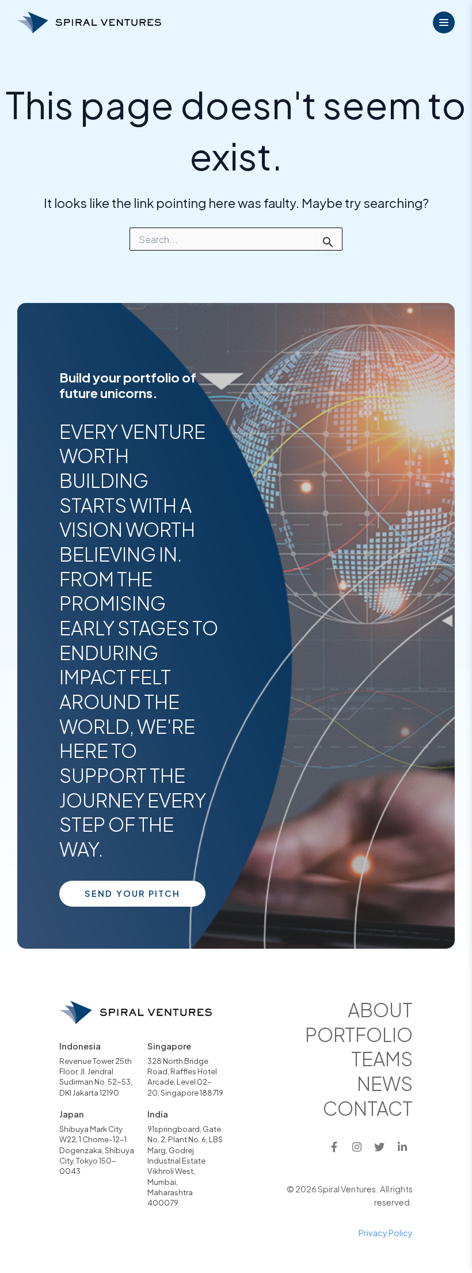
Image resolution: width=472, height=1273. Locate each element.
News (385, 1083)
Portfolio (359, 1034)
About (380, 1009)
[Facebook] (333, 1146)
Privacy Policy (386, 1232)
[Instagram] (357, 1146)
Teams (382, 1058)
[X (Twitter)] (379, 1146)
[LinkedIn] (402, 1146)
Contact (368, 1108)
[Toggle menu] (444, 22)
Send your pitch (133, 893)
